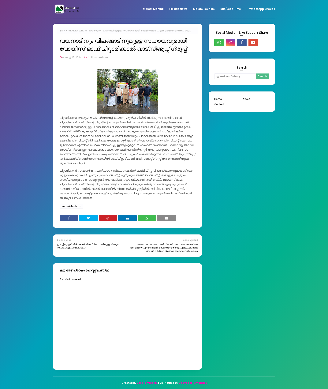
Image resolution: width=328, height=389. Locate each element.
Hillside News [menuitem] (178, 9)
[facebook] (242, 42)
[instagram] (230, 42)
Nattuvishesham (77, 30)
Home (218, 99)
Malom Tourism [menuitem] (204, 9)
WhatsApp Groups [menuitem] (262, 9)
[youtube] (253, 42)
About (246, 99)
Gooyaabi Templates (193, 383)
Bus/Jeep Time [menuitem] (230, 9)
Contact (219, 104)
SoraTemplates (147, 383)
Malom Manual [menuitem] (153, 9)
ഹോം (62, 30)
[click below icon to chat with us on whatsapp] (219, 42)
